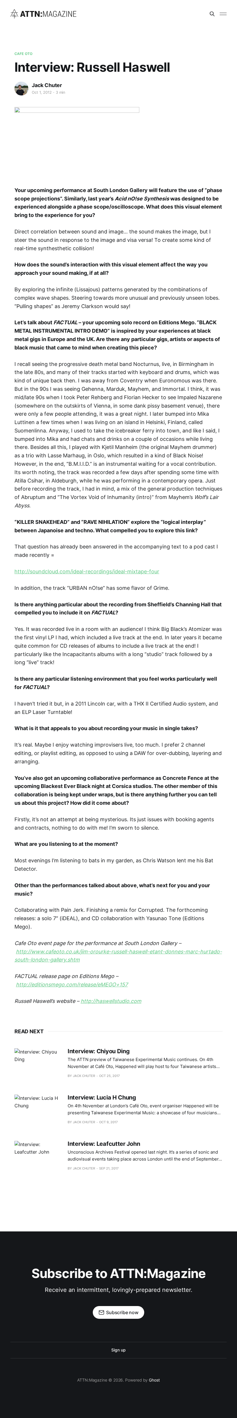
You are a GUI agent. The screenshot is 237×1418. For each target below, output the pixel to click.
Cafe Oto (23, 53)
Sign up (118, 1349)
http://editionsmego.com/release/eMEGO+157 (72, 984)
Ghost (154, 1380)
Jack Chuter (47, 85)
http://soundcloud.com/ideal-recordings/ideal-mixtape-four (86, 571)
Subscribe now (122, 1312)
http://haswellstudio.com (111, 1001)
